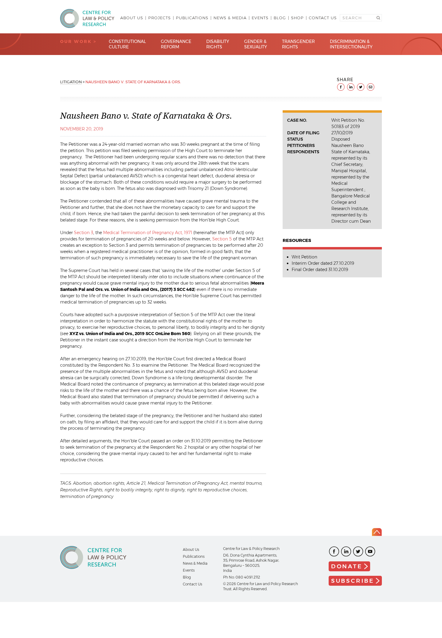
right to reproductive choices (217, 490)
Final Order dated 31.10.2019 (320, 269)
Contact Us (323, 17)
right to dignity (169, 490)
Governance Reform (176, 44)
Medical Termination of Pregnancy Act (188, 483)
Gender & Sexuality (255, 44)
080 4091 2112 (247, 577)
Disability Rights (217, 44)
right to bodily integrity (128, 490)
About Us (131, 17)
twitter (361, 87)
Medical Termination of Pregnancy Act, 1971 (147, 232)
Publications (192, 17)
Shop (297, 17)
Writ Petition (304, 257)
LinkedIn (346, 551)
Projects (159, 17)
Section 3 (83, 232)
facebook (341, 87)
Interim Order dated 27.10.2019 (323, 263)
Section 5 (222, 239)
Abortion (82, 483)
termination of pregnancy (86, 496)
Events (260, 17)
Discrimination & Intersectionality (351, 44)
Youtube (370, 551)
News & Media (230, 17)
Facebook (334, 551)
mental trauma (246, 483)
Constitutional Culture (127, 44)
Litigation (71, 81)
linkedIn (351, 87)
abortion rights (109, 483)
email (371, 87)
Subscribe (352, 580)
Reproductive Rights (81, 490)
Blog (280, 17)
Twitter (358, 551)
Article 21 (136, 483)
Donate (347, 566)
